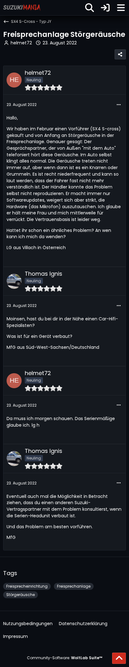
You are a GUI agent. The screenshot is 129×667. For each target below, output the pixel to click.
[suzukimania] (22, 7)
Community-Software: (64, 657)
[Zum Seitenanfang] (119, 658)
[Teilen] (120, 54)
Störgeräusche (20, 594)
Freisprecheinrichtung (27, 586)
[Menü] (121, 8)
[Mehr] (119, 105)
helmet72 (21, 43)
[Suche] (89, 8)
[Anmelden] (105, 7)
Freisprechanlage (73, 586)
